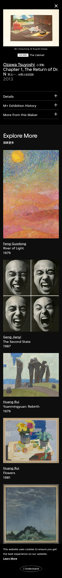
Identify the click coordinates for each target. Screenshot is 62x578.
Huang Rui (11, 402)
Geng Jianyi (12, 337)
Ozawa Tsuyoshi (19, 64)
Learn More (10, 558)
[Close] (56, 6)
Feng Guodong (14, 244)
